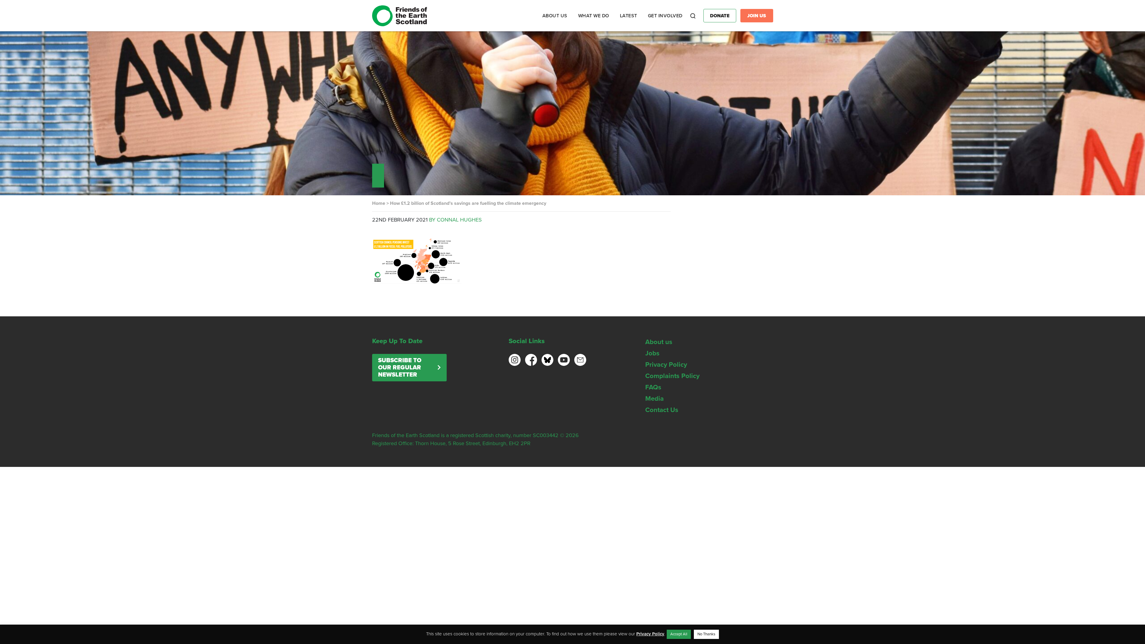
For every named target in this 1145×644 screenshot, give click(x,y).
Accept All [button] (678, 634)
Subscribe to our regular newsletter (399, 367)
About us (658, 342)
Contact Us (661, 410)
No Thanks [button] (706, 634)
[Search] (693, 15)
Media (654, 398)
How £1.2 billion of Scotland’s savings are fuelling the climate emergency (468, 203)
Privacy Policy (666, 365)
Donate (720, 16)
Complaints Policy (672, 376)
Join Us (756, 16)
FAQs (653, 387)
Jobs (652, 353)
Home (378, 203)
